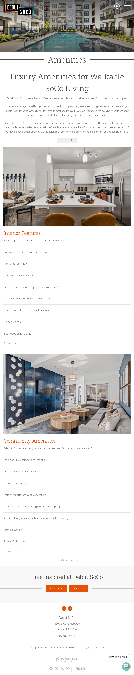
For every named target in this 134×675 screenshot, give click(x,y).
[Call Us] (117, 6)
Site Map (100, 647)
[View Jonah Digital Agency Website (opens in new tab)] (79, 669)
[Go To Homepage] (19, 9)
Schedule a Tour (67, 140)
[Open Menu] (127, 6)
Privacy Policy (86, 647)
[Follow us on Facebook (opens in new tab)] (64, 608)
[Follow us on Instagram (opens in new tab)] (70, 608)
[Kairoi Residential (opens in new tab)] (67, 661)
